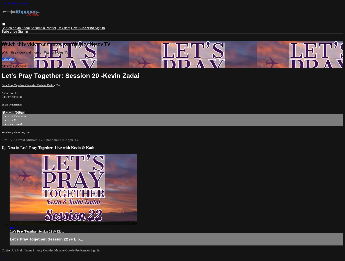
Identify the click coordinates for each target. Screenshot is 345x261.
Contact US (9, 250)
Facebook (8, 112)
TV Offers (63, 28)
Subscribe (8, 59)
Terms (28, 250)
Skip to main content (15, 3)
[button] (3, 24)
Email (21, 112)
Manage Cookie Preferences (72, 250)
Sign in (100, 28)
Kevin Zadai (21, 28)
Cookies (48, 250)
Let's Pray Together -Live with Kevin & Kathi (28, 85)
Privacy (38, 250)
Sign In (23, 31)
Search (7, 28)
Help (20, 250)
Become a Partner (43, 28)
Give (74, 28)
